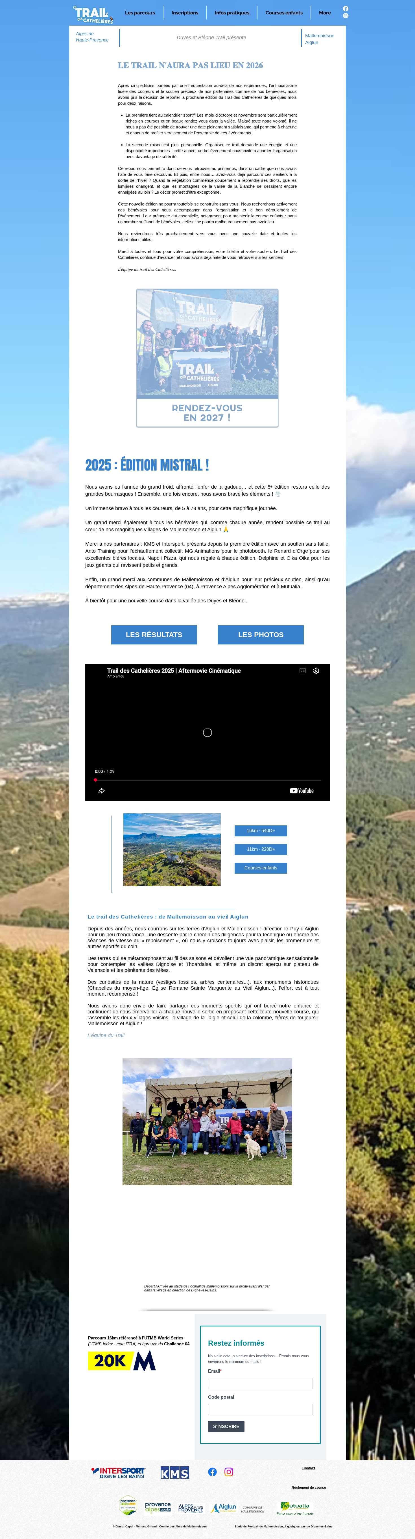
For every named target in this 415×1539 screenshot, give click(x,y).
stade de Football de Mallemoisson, (202, 1286)
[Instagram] (345, 15)
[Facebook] (345, 8)
